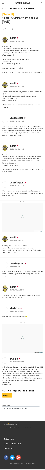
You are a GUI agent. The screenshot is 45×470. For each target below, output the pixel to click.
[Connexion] (42, 2)
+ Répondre (7, 395)
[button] (5, 40)
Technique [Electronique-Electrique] (21, 8)
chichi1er (15, 308)
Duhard (14, 358)
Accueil (4, 8)
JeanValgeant (17, 118)
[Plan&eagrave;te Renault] (11, 424)
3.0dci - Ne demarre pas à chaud (20, 18)
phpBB (18, 463)
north (13, 38)
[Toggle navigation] (3, 2)
